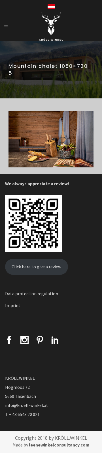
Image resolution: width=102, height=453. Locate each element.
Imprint (12, 305)
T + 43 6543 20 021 (22, 414)
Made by (51, 445)
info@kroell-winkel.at (26, 405)
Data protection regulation (31, 293)
